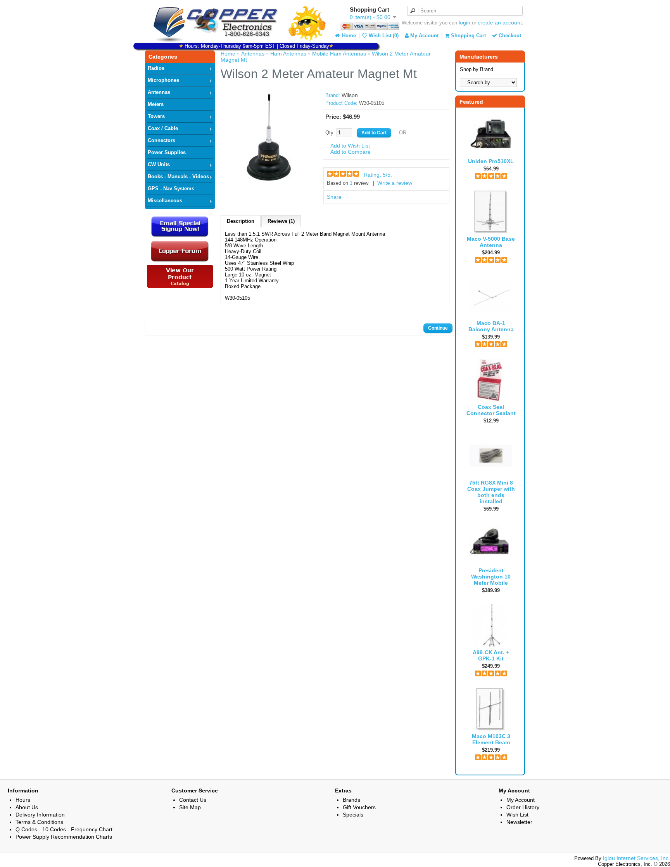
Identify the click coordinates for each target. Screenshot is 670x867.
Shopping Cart (467, 35)
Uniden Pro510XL (491, 161)
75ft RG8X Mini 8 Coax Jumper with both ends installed (491, 492)
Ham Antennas (288, 53)
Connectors (161, 140)
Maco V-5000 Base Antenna (491, 242)
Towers (156, 116)
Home (348, 35)
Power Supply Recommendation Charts (64, 837)
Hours (23, 800)
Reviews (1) (281, 221)
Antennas (159, 92)
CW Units (159, 164)
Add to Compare (350, 152)
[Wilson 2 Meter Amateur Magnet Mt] (268, 179)
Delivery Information (40, 814)
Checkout (509, 35)
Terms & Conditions (39, 822)
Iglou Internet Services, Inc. (636, 858)
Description (240, 221)
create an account (500, 22)
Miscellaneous (165, 200)
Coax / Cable (163, 128)
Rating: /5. (378, 175)
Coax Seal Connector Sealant (491, 410)
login (464, 22)
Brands (351, 800)
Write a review (394, 183)
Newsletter (519, 822)
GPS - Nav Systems (171, 188)
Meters (156, 104)
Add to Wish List (350, 145)
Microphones (163, 80)
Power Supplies (167, 152)
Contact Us (192, 800)
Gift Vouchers (359, 807)
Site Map (190, 807)
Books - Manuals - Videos (178, 176)
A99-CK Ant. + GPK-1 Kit (491, 655)
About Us (27, 807)
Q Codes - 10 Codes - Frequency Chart (64, 829)
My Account (424, 35)
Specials (353, 814)
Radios (156, 68)
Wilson (350, 95)
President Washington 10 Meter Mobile (491, 576)
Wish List (517, 814)
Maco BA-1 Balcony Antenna (491, 326)
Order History (522, 807)
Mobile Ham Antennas (339, 53)
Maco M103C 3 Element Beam (491, 739)
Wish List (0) (383, 35)
